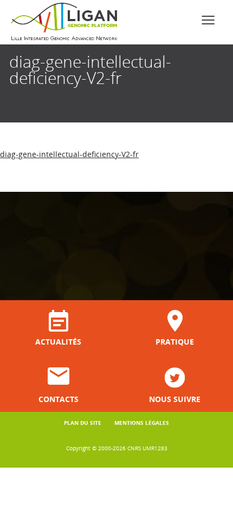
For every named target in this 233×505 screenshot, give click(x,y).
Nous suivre (174, 398)
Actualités (58, 341)
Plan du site (82, 422)
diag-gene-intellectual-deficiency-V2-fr (69, 154)
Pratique (175, 341)
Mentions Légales (141, 422)
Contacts (58, 398)
